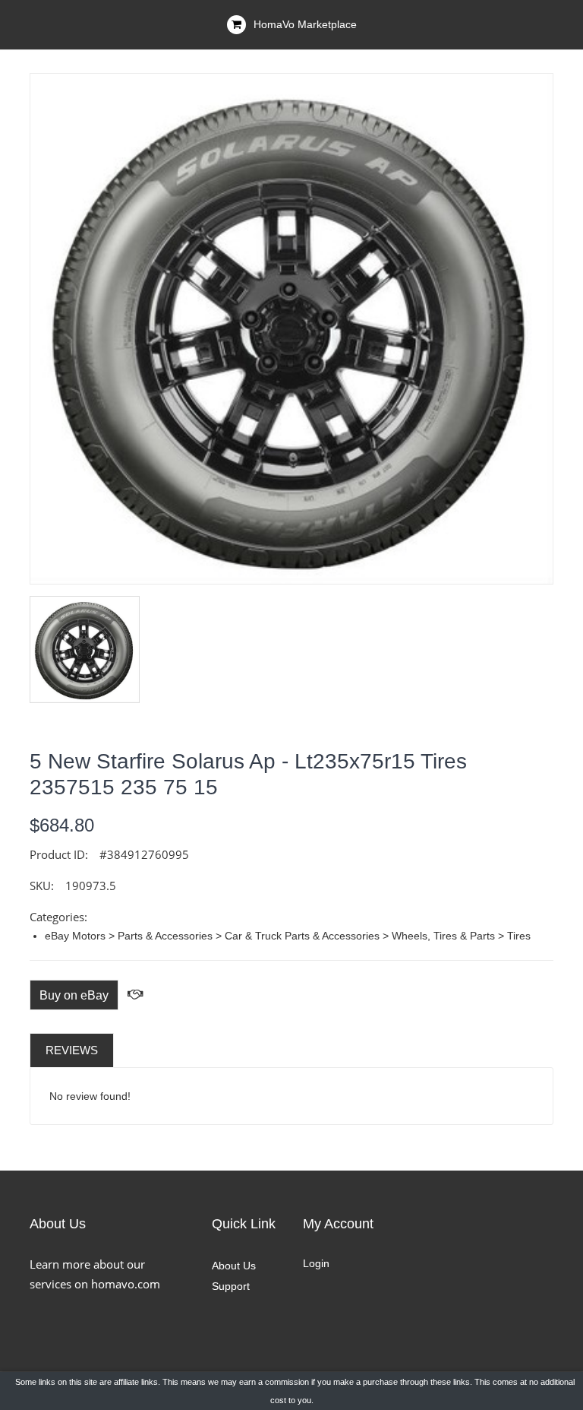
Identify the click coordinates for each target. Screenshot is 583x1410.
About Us (234, 1265)
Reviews (72, 1050)
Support (231, 1286)
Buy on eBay (74, 995)
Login (316, 1263)
